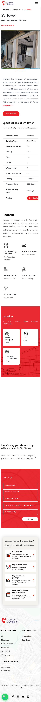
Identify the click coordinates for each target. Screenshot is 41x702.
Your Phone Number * (12, 498)
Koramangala (7, 25)
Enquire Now (11, 114)
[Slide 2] (20, 71)
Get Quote (33, 198)
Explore (6, 9)
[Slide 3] (24, 71)
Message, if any (10, 512)
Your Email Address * (12, 492)
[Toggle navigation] (37, 3)
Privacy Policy (5, 670)
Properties (17, 9)
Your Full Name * (10, 485)
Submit (30, 519)
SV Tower (27, 9)
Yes (28, 505)
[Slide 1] (16, 71)
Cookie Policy (5, 667)
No (33, 505)
